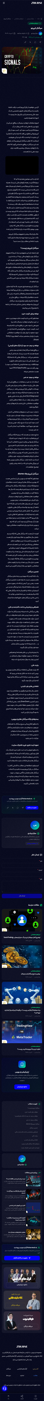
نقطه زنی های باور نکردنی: (31, 1140)
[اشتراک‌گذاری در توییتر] (30, 42)
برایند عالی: (35, 1136)
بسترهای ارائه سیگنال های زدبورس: (30, 1144)
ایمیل (39, 870)
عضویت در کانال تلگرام (21, 1258)
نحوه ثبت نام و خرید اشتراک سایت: (30, 1148)
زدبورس (22, 478)
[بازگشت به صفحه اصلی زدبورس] (36, 3)
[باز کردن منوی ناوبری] (4, 3)
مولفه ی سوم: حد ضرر (32, 1120)
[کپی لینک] (25, 42)
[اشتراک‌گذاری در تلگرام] (40, 42)
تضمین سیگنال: (33, 1128)
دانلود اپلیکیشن (22, 1087)
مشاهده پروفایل (31, 844)
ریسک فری (9, 640)
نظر (40, 879)
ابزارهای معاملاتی (18, 19)
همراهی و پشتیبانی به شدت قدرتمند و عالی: (26, 1132)
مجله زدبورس (30, 19)
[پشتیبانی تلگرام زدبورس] (4, 1388)
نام (40, 861)
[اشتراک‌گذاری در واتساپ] (35, 42)
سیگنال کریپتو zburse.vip (32, 1124)
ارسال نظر (22, 896)
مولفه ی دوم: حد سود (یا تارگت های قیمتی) (26, 1116)
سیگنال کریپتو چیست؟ (33, 1108)
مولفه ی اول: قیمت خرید (31, 1112)
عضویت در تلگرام (32, 808)
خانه (38, 19)
